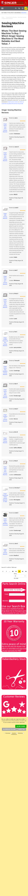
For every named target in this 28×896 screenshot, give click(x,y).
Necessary (7, 733)
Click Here (24, 12)
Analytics (14, 733)
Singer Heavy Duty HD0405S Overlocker (5, 522)
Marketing (20, 733)
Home (3, 17)
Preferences (14, 734)
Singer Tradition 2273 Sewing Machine (5, 418)
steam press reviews (13, 102)
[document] (14, 726)
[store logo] (14, 3)
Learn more (21, 722)
